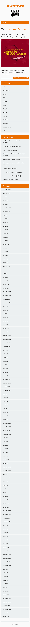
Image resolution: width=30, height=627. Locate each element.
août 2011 (5, 481)
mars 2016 (5, 281)
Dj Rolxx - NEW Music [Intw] (10, 168)
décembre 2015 (7, 291)
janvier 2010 (6, 551)
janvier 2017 (6, 262)
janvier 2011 (6, 507)
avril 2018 (5, 240)
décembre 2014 (7, 335)
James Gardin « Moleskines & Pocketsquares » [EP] (15, 35)
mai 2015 (5, 317)
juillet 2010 (5, 529)
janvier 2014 (6, 375)
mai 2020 (5, 222)
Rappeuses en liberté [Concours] (11, 159)
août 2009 (5, 569)
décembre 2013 (7, 379)
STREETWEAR (7, 127)
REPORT (5, 119)
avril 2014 (5, 364)
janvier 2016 (6, 288)
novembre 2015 (7, 295)
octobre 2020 (6, 211)
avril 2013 (5, 408)
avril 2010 (5, 540)
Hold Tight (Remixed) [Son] (10, 150)
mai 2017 (5, 251)
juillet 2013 (5, 397)
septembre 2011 (7, 478)
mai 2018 (5, 237)
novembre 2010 (7, 514)
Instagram (16, 6)
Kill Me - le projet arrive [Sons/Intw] (12, 146)
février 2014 (6, 372)
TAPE (26, 77)
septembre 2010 (7, 521)
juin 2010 (5, 532)
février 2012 (6, 459)
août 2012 (5, 437)
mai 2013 (5, 405)
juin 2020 (5, 219)
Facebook (8, 6)
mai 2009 (5, 580)
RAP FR (5, 112)
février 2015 (6, 328)
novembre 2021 (7, 189)
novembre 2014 (7, 339)
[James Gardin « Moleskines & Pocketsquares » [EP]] (15, 67)
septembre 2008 (7, 609)
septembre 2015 (7, 302)
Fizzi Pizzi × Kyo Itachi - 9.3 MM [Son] (12, 172)
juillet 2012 (5, 441)
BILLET (5, 94)
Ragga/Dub (6, 108)
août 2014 (5, 350)
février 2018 (6, 244)
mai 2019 (5, 229)
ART (4, 87)
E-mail (20, 6)
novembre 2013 (7, 383)
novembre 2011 (7, 470)
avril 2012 (5, 452)
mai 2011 (5, 492)
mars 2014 (5, 368)
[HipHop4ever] (15, 16)
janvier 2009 (6, 594)
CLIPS (4, 98)
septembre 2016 (7, 270)
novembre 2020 (7, 208)
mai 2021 (5, 200)
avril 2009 (5, 583)
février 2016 (6, 284)
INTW (4, 105)
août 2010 (5, 525)
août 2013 (5, 394)
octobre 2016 (6, 266)
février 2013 (6, 416)
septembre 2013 (7, 390)
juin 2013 (5, 401)
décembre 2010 (7, 510)
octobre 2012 (6, 430)
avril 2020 (5, 226)
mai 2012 (5, 448)
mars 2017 (5, 259)
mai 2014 (5, 361)
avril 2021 (5, 204)
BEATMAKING (17, 77)
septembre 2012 (7, 434)
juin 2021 (5, 197)
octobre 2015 (6, 299)
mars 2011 (5, 499)
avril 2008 (5, 613)
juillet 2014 (5, 354)
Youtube (13, 6)
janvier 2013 (6, 419)
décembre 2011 (7, 467)
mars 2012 (5, 456)
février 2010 (6, 547)
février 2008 (6, 616)
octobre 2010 (6, 518)
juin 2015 (5, 313)
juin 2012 (5, 445)
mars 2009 (5, 587)
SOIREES (5, 123)
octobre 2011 (6, 474)
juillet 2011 (5, 485)
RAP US (23, 77)
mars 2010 (5, 543)
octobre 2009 (6, 562)
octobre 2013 (6, 386)
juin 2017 (5, 248)
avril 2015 (5, 321)
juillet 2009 (5, 572)
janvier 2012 (6, 463)
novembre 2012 (7, 427)
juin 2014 (5, 357)
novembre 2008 (7, 602)
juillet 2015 (5, 310)
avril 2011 (5, 496)
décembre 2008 (7, 598)
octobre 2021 (6, 193)
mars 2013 (5, 412)
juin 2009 (5, 576)
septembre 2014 (7, 346)
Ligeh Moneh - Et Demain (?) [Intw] (12, 176)
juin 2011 (5, 489)
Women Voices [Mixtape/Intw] (10, 179)
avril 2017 (5, 255)
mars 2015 (5, 324)
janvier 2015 (6, 332)
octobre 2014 (6, 343)
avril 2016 (5, 277)
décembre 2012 (7, 423)
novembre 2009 (7, 558)
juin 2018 (5, 233)
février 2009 (6, 591)
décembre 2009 (7, 554)
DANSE (5, 101)
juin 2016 (5, 273)
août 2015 (5, 306)
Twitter (11, 6)
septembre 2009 (7, 565)
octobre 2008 (6, 605)
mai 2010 (5, 536)
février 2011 (6, 503)
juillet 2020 (5, 215)
